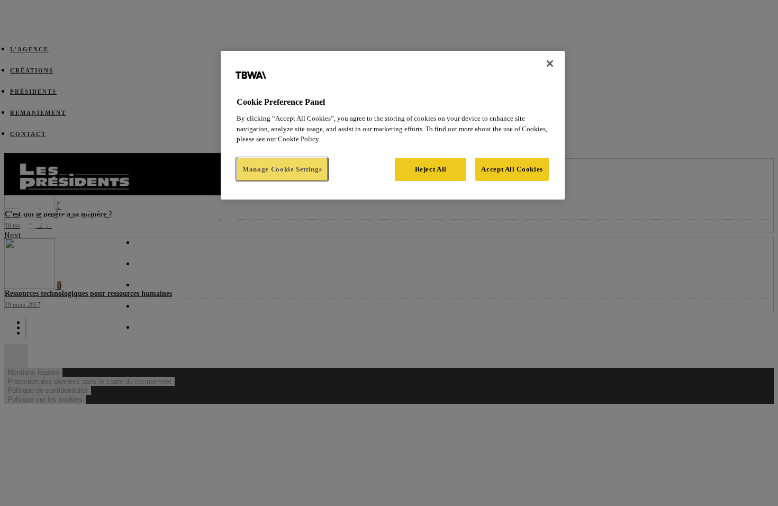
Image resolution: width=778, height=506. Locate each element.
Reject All (431, 169)
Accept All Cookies (512, 169)
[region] (393, 125)
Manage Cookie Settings (282, 169)
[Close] (550, 63)
